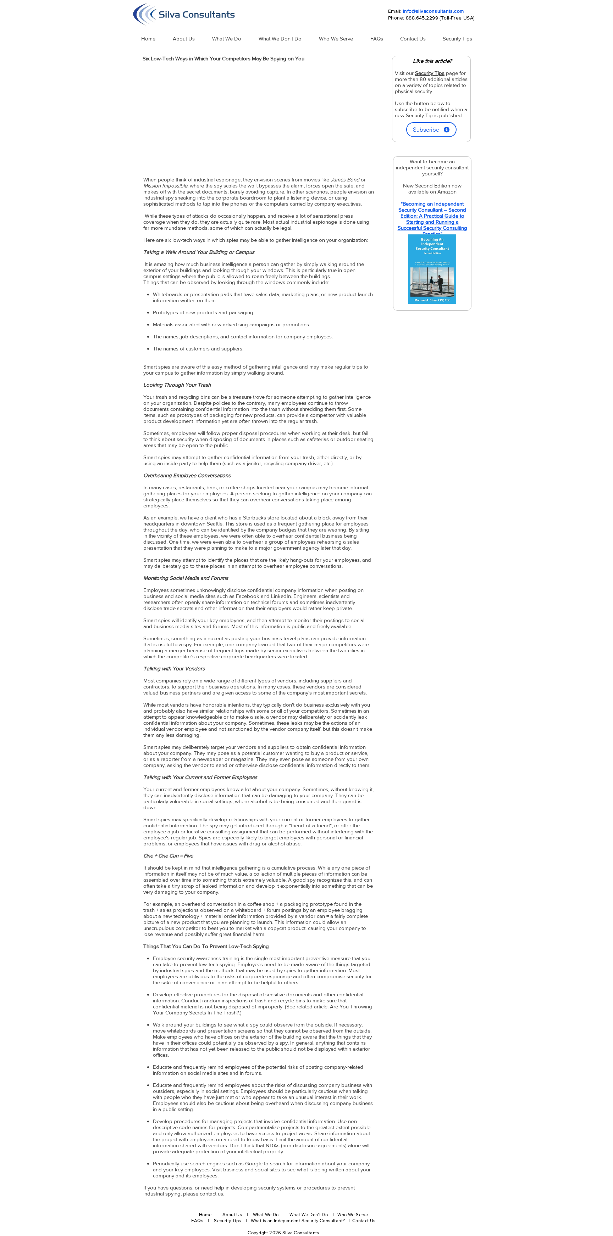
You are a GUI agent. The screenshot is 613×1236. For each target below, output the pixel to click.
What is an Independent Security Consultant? (298, 1220)
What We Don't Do (308, 1214)
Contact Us (364, 1220)
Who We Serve (352, 1214)
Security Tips (228, 1220)
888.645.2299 (422, 18)
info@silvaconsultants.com (433, 11)
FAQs (197, 1220)
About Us (232, 1214)
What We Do (266, 1214)
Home (205, 1214)
